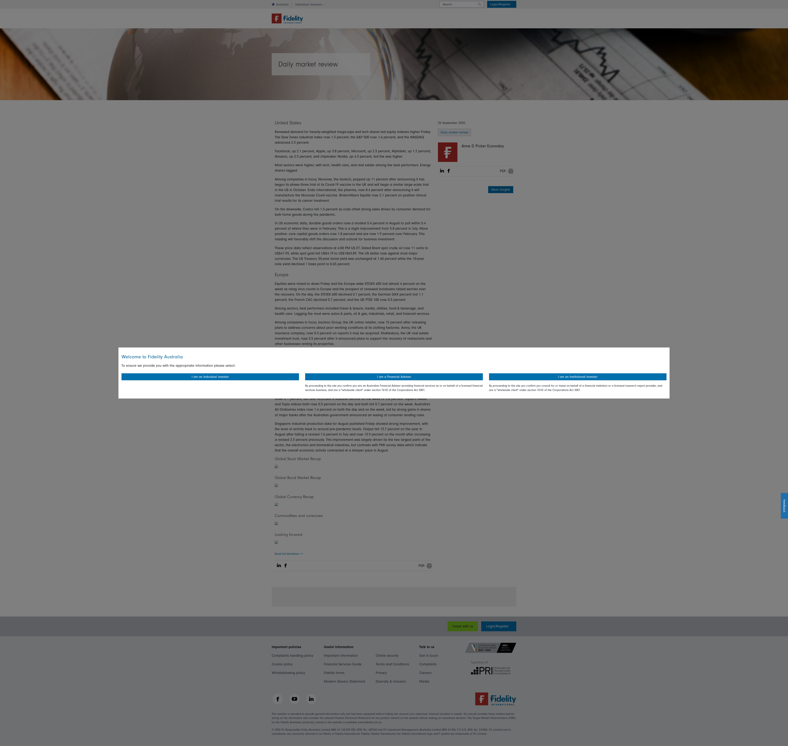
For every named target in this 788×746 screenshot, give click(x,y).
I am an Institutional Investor (577, 377)
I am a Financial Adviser (394, 377)
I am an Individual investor (210, 377)
